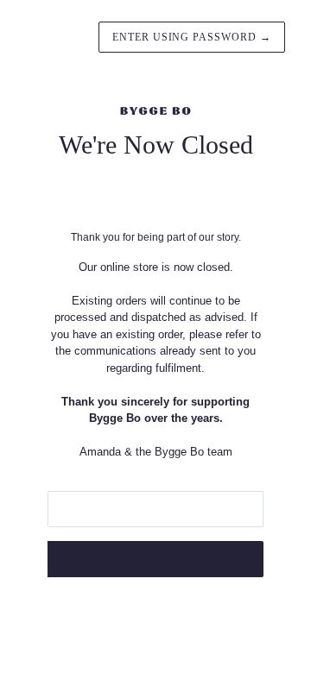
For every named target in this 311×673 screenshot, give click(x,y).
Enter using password (191, 37)
